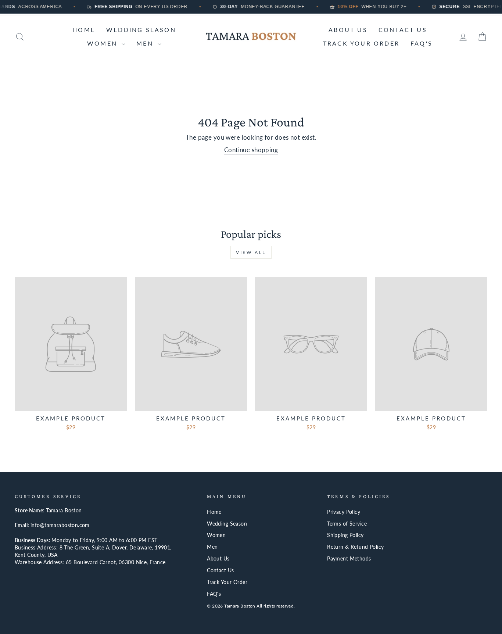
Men (146, 43)
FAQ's (421, 43)
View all (251, 252)
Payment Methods (349, 558)
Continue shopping (251, 150)
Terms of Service (347, 523)
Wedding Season (141, 29)
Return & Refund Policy (355, 547)
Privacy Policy (343, 512)
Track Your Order (361, 43)
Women (103, 43)
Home (83, 29)
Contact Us (403, 29)
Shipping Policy (345, 535)
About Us (348, 29)
